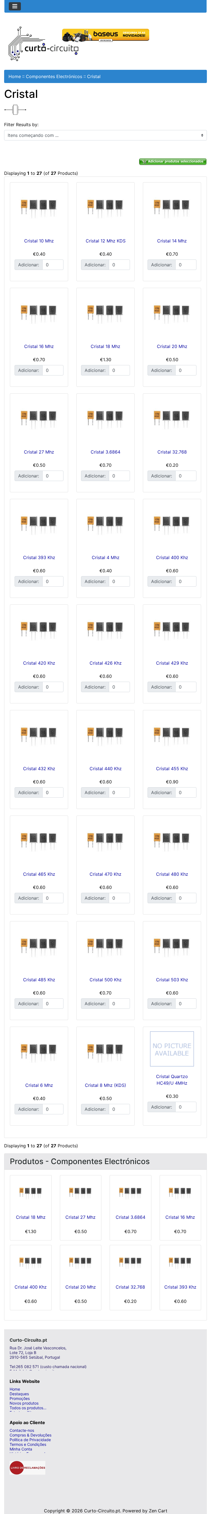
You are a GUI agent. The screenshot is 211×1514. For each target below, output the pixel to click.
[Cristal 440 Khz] (105, 737)
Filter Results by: (21, 124)
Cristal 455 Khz (172, 768)
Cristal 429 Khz (172, 663)
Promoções (20, 1398)
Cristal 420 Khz (39, 663)
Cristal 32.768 (172, 452)
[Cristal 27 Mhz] (39, 420)
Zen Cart (158, 1510)
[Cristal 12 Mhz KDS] (105, 209)
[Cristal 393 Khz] (39, 526)
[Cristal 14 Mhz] (172, 209)
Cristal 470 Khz (105, 874)
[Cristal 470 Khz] (105, 842)
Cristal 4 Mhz (106, 557)
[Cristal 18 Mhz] (105, 314)
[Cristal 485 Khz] (39, 948)
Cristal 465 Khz (39, 874)
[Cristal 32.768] (172, 420)
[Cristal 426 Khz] (105, 631)
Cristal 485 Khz (39, 979)
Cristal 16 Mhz (39, 346)
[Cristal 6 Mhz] (39, 1053)
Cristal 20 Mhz (172, 346)
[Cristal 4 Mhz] (105, 526)
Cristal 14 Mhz (172, 241)
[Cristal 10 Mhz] (39, 209)
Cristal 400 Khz (172, 557)
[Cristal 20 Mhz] (172, 314)
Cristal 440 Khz (106, 768)
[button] (201, 1488)
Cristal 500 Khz (106, 979)
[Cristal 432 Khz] (39, 737)
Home (15, 76)
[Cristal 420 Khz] (39, 631)
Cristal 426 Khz (106, 663)
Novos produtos (24, 1403)
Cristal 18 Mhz (105, 346)
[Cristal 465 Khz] (39, 842)
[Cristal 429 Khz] (172, 631)
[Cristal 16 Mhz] (39, 314)
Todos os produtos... (28, 1407)
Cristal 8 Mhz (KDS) (105, 1085)
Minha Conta (21, 1449)
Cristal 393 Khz (39, 557)
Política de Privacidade (30, 1439)
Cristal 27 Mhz (39, 452)
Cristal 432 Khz (39, 768)
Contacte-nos (22, 1430)
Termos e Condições (28, 1444)
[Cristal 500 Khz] (105, 948)
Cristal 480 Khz (172, 874)
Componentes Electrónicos (54, 76)
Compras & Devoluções (30, 1435)
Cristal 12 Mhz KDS (106, 241)
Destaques (19, 1393)
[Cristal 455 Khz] (172, 737)
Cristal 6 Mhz (39, 1085)
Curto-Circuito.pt (102, 1510)
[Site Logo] (43, 43)
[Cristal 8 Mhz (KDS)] (105, 1053)
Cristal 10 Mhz (39, 241)
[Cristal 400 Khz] (172, 526)
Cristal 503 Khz (172, 979)
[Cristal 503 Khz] (172, 948)
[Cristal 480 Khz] (172, 842)
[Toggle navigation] (15, 6)
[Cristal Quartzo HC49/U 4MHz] (172, 1049)
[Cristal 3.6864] (105, 420)
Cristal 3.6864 (105, 452)
